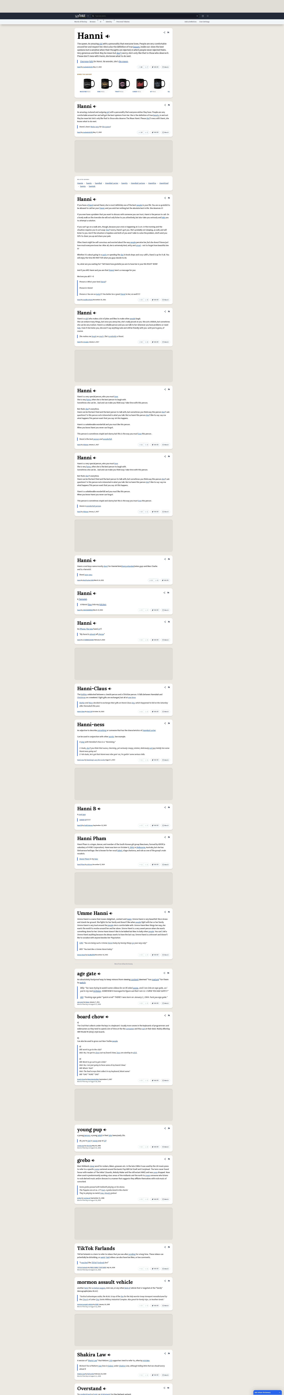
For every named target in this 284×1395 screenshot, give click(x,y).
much (101, 336)
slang (92, 1166)
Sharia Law (92, 1360)
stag (83, 742)
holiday (84, 694)
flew (90, 604)
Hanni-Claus (81, 711)
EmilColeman (88, 825)
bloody (107, 1193)
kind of (127, 1288)
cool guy (82, 814)
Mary (91, 702)
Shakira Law (81, 1374)
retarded (130, 566)
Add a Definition (190, 22)
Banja (87, 1002)
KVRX (97, 1304)
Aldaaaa (85, 445)
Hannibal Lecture (138, 183)
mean (147, 1175)
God (103, 1190)
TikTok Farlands (82, 1267)
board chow (81, 1079)
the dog (89, 1146)
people (139, 205)
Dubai (110, 1366)
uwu (90, 574)
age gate (80, 1002)
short (106, 566)
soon (155, 1172)
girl (100, 43)
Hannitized (163, 183)
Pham (87, 859)
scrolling (131, 1254)
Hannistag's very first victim (96, 760)
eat (143, 1028)
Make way (95, 126)
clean (97, 1052)
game (135, 988)
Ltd (110, 1360)
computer (130, 1028)
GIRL (81, 943)
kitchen (102, 604)
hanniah (92, 186)
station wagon (99, 1288)
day (122, 254)
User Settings (204, 22)
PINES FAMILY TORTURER (98, 1267)
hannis (89, 183)
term (86, 1288)
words (111, 736)
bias (96, 859)
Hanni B (79, 825)
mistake (146, 1360)
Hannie (80, 183)
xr (99, 629)
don (118, 53)
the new (89, 629)
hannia (83, 186)
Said (108, 1257)
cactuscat (87, 1198)
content (135, 979)
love (116, 396)
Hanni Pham (81, 864)
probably (112, 336)
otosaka (86, 342)
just (89, 1140)
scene (96, 1169)
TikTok (94, 1262)
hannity (124, 183)
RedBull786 (91, 955)
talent (119, 850)
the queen (123, 61)
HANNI (82, 819)
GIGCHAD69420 (88, 610)
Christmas (81, 697)
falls (91, 61)
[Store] (203, 16)
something (101, 730)
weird (103, 1257)
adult (100, 1135)
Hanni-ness (80, 760)
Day (97, 1299)
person (96, 439)
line (122, 1296)
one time (132, 697)
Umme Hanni (81, 955)
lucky (98, 294)
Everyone (84, 61)
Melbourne (140, 847)
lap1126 (89, 711)
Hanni (79, 67)
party (104, 254)
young (95, 1140)
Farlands (100, 1262)
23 (105, 1140)
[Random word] (197, 16)
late (110, 1135)
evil (150, 748)
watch (83, 982)
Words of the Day (80, 22)
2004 (132, 847)
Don (107, 230)
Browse (92, 22)
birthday (97, 991)
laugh (94, 336)
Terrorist (83, 599)
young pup (80, 1146)
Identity (109, 22)
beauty (136, 46)
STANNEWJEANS (88, 640)
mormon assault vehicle (85, 1304)
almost (92, 634)
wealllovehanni (88, 300)
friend (90, 205)
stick (135, 1052)
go (133, 943)
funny (88, 399)
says (86, 574)
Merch (166, 67)
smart (138, 245)
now (102, 1193)
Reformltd (90, 1374)
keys (118, 1052)
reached (84, 1262)
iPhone (82, 629)
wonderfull (107, 439)
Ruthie (82, 702)
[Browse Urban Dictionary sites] (81, 16)
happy (129, 919)
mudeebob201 (88, 67)
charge (101, 634)
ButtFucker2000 (88, 580)
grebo (79, 1198)
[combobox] (145, 16)
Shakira (122, 1366)
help (163, 217)
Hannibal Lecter (111, 183)
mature (155, 979)
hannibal (98, 183)
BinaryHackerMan (93, 1079)
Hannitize (152, 183)
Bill (81, 997)
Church (85, 1299)
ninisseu (89, 864)
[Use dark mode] (208, 16)
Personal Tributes (123, 22)
